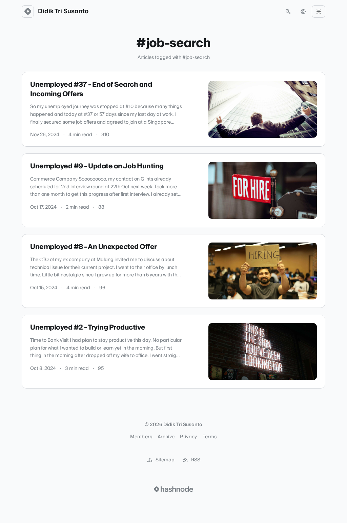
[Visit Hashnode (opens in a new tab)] (173, 489)
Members (141, 437)
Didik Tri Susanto (63, 11)
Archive (166, 437)
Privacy (188, 437)
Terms (210, 437)
